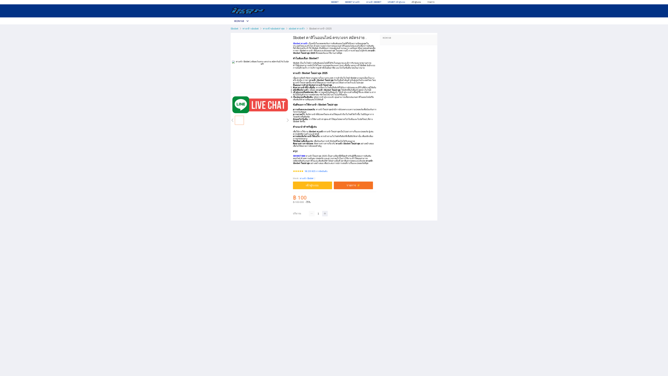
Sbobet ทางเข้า (352, 2)
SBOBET (335, 2)
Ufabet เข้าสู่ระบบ (396, 2)
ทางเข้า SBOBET (373, 2)
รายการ (430, 2)
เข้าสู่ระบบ (416, 2)
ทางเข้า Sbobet (306, 178)
